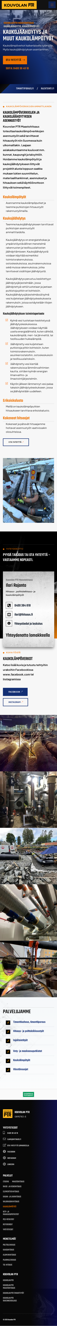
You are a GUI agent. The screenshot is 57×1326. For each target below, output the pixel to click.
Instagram (14, 702)
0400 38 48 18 (12, 1133)
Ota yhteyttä (13, 60)
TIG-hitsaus (7, 1265)
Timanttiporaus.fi (25, 89)
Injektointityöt (20, 1040)
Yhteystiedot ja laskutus (28, 623)
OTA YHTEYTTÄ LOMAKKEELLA (18, 1145)
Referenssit (8, 1224)
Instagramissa (12, 679)
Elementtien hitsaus (11, 1191)
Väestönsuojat (20, 1069)
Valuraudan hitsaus (11, 1201)
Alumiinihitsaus (9, 1255)
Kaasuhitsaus (8, 1250)
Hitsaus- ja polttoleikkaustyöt (28, 1031)
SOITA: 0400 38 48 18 (17, 68)
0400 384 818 (22, 605)
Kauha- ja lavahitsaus (12, 1196)
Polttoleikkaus (9, 1245)
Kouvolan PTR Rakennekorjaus (10, 1300)
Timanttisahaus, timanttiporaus (29, 1022)
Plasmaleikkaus (9, 1260)
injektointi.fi (47, 89)
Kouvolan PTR (8, 1280)
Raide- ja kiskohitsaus (12, 1186)
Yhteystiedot (8, 1229)
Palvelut (8, 1175)
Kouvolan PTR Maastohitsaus (9, 1287)
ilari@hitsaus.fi (23, 614)
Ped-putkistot (8, 1219)
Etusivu (6, 1181)
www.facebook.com (16, 674)
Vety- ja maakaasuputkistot (27, 1051)
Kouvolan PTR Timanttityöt (13, 1293)
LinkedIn (10, 1164)
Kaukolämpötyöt (21, 1060)
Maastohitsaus (18, 1181)
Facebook (14, 691)
